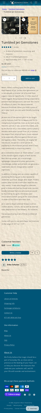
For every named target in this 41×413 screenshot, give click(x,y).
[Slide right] (25, 38)
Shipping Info (9, 303)
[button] (4, 2)
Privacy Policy (9, 345)
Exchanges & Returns (12, 308)
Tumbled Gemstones (16, 9)
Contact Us (8, 313)
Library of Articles (11, 299)
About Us (7, 335)
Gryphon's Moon (19, 402)
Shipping (4, 66)
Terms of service (29, 405)
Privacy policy (8, 408)
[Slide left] (16, 38)
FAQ (5, 340)
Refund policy (18, 405)
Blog (5, 331)
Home (4, 9)
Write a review (15, 253)
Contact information (21, 408)
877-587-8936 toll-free (12, 318)
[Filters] (32, 253)
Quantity (4, 74)
